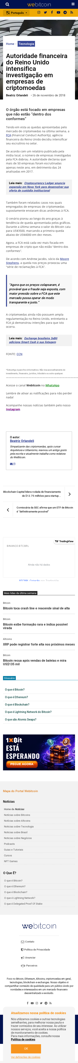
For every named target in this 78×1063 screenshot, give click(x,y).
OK (26, 1049)
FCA (8, 135)
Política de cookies (23, 1039)
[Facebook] (52, 13)
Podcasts (9, 844)
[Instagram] (39, 13)
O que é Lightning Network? (19, 898)
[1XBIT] (39, 752)
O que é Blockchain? (17, 705)
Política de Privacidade (37, 949)
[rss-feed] (72, 13)
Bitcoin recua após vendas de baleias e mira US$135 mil (34, 662)
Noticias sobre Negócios (18, 838)
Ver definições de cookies (25, 1057)
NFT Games (11, 861)
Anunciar (30, 957)
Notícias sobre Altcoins (17, 821)
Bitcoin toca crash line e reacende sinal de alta (36, 608)
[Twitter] (45, 13)
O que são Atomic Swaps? (20, 720)
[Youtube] (59, 13)
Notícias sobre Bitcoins (17, 815)
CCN (19, 354)
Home (10, 44)
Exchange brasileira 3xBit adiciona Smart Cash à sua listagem (33, 340)
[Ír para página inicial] (39, 4)
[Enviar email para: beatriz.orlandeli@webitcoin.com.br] (11, 464)
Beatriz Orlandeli (22, 441)
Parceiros (31, 965)
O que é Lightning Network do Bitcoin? (28, 712)
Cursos (8, 855)
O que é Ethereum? (16, 697)
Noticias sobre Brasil (15, 832)
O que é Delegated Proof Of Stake (23, 904)
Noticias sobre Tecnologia (19, 826)
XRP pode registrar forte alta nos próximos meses (39, 644)
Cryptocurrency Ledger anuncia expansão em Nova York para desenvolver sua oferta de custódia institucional (39, 187)
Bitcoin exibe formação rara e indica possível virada (35, 626)
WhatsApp (52, 385)
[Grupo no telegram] (65, 13)
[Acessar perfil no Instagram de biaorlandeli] (14, 464)
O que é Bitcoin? (15, 690)
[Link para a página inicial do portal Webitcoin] (39, 926)
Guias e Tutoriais (13, 850)
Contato (29, 942)
